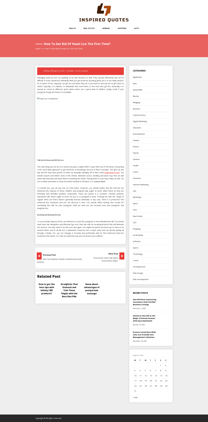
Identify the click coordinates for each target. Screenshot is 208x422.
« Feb (135, 397)
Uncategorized (139, 266)
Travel (135, 260)
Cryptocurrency (139, 115)
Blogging (136, 102)
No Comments (83, 71)
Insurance (137, 178)
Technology (138, 254)
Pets (135, 210)
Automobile (137, 89)
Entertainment (139, 134)
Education (137, 127)
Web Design (138, 273)
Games (136, 153)
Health (72, 28)
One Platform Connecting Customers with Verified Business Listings (144, 302)
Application (137, 77)
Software (136, 241)
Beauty (136, 96)
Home (135, 172)
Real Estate (89, 28)
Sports (135, 247)
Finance (136, 146)
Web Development (141, 279)
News (135, 203)
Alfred (47, 71)
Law (134, 191)
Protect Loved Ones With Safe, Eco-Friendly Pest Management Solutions (144, 334)
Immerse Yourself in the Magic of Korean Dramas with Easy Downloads (144, 318)
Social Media (138, 235)
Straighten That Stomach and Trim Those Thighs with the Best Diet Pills (69, 290)
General (106, 28)
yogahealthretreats (112, 173)
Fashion (136, 140)
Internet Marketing (141, 184)
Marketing (137, 197)
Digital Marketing (140, 121)
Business (136, 109)
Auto (136, 28)
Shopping (122, 28)
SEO (134, 222)
